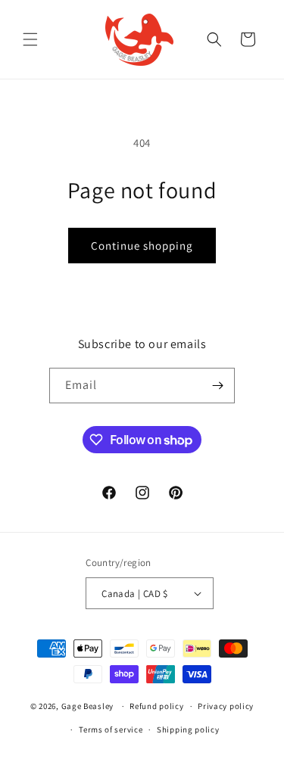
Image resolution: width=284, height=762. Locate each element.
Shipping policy (188, 729)
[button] (30, 39)
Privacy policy (226, 706)
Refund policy (156, 706)
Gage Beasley (87, 706)
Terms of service (110, 729)
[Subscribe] (217, 385)
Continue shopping (142, 245)
